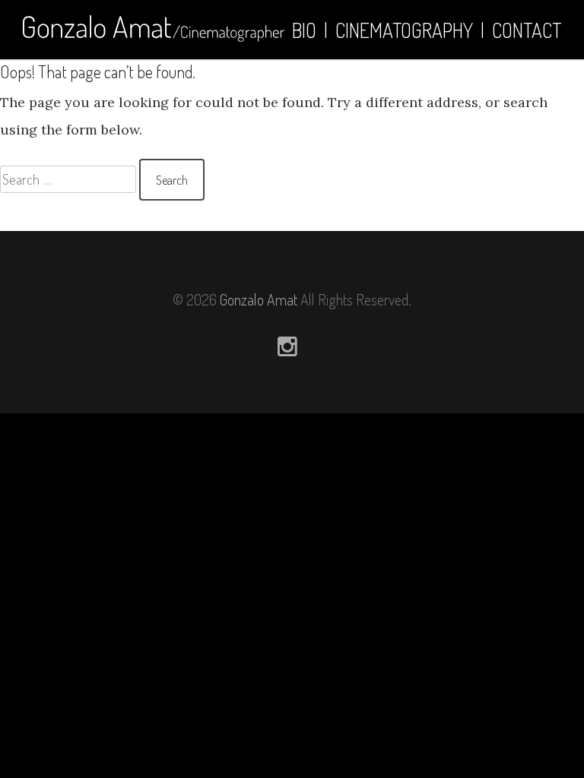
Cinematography (404, 30)
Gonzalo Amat (258, 299)
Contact (526, 30)
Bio (304, 30)
